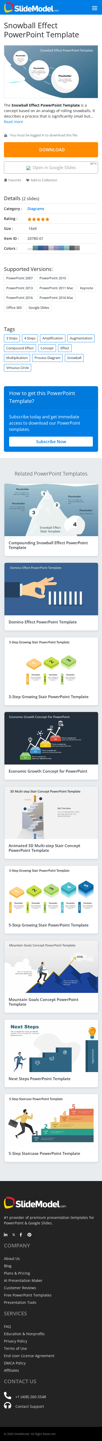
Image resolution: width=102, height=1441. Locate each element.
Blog (8, 1265)
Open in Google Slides (64, 166)
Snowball (74, 357)
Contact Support (29, 1406)
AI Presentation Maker (23, 1280)
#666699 (45, 248)
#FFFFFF (30, 248)
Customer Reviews (20, 1287)
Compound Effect (20, 348)
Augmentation (81, 338)
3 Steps (12, 338)
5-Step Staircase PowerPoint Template (44, 1153)
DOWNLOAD (52, 150)
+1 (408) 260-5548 (30, 1396)
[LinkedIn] (6, 1235)
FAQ (7, 1326)
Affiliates (11, 1370)
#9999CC (56, 248)
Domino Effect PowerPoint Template (43, 621)
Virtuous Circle (17, 367)
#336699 (40, 248)
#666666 (72, 248)
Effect (64, 348)
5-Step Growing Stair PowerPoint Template (49, 925)
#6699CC (61, 248)
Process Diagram (47, 357)
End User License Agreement (29, 1355)
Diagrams (35, 208)
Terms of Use (15, 1348)
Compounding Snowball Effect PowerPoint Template (48, 545)
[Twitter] (14, 1235)
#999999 (77, 248)
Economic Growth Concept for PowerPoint (48, 771)
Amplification (52, 338)
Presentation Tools (20, 1302)
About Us (12, 1258)
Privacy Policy (15, 1341)
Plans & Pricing (17, 1273)
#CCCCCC (51, 248)
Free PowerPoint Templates (28, 1295)
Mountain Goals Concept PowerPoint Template (43, 1002)
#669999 (35, 248)
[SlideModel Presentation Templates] (31, 7)
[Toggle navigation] (89, 7)
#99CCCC (66, 248)
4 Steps (30, 338)
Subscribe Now (51, 441)
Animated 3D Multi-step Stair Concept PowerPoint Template (44, 848)
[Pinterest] (29, 1235)
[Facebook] (22, 1235)
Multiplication (17, 357)
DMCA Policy (15, 1363)
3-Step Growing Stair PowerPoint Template (49, 696)
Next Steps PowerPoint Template (40, 1078)
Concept (47, 348)
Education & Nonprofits (24, 1333)
